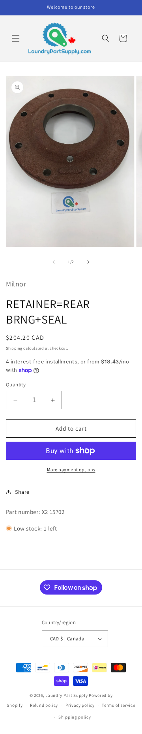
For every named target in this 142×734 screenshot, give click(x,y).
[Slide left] (53, 262)
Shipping (14, 348)
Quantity (16, 384)
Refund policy (44, 705)
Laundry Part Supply (67, 695)
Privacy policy (80, 705)
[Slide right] (88, 262)
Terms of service (118, 705)
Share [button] (22, 491)
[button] (15, 38)
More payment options (71, 469)
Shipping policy (74, 717)
